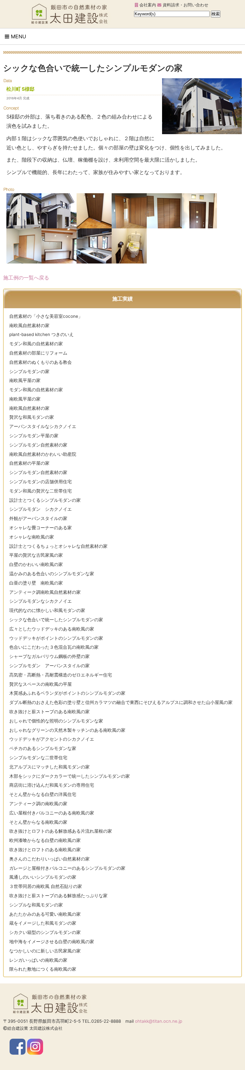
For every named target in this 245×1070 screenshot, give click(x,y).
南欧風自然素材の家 (29, 325)
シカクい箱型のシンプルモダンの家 (45, 932)
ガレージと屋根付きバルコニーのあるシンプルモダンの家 (67, 868)
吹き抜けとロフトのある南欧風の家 (45, 849)
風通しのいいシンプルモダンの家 (42, 877)
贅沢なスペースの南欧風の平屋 (40, 684)
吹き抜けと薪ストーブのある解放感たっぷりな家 (58, 895)
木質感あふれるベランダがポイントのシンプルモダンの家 (67, 693)
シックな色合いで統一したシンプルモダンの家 (56, 619)
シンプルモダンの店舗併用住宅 (40, 481)
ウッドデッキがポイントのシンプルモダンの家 (56, 638)
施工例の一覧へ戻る (26, 277)
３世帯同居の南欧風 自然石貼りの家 (45, 886)
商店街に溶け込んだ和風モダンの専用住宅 (51, 785)
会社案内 (147, 5)
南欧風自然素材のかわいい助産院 (42, 454)
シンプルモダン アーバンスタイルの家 (49, 665)
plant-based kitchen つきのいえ (41, 334)
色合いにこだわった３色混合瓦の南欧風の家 (54, 647)
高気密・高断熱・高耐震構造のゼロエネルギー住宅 (60, 674)
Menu (17, 36)
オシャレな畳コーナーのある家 (40, 527)
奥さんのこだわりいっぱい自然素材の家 (49, 858)
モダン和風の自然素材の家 (36, 343)
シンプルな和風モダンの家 (36, 904)
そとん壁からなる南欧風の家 (38, 822)
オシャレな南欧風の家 (31, 536)
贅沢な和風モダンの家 (31, 417)
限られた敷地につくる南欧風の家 (42, 969)
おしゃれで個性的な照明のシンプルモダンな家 (56, 720)
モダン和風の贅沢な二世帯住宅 (40, 490)
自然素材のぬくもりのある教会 (40, 362)
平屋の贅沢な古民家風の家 (36, 555)
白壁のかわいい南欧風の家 (36, 564)
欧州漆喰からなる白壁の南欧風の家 (45, 840)
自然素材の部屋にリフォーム (38, 352)
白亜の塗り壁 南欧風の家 (36, 582)
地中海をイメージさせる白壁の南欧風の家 (51, 941)
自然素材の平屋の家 (29, 463)
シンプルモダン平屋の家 (33, 435)
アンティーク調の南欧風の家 (38, 803)
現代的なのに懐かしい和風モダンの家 (47, 610)
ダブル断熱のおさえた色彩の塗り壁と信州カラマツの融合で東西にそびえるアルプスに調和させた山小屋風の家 (121, 702)
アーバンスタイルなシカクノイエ (42, 426)
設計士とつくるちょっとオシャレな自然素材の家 (58, 546)
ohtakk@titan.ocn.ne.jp (158, 1021)
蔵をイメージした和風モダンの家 (42, 923)
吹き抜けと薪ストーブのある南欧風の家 (49, 711)
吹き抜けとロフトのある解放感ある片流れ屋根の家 (60, 831)
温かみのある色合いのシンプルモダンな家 (51, 573)
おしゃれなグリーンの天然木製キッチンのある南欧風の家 (67, 730)
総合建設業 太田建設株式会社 (35, 1028)
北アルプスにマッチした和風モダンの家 (49, 766)
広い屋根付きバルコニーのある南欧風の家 (51, 812)
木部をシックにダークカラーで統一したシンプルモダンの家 (69, 776)
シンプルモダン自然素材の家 (38, 444)
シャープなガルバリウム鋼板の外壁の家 (49, 656)
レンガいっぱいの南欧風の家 (38, 960)
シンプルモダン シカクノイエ (40, 509)
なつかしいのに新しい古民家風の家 (45, 950)
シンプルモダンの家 (29, 371)
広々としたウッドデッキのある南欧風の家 (51, 628)
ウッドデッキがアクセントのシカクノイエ (51, 739)
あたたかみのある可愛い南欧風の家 (45, 914)
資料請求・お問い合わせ (184, 5)
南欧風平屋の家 (25, 380)
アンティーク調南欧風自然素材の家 (45, 592)
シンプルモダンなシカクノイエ (40, 601)
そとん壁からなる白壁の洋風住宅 (42, 794)
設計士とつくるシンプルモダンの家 (45, 500)
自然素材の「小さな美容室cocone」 (46, 316)
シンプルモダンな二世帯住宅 (38, 757)
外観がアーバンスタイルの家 (38, 518)
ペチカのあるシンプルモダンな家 (42, 748)
